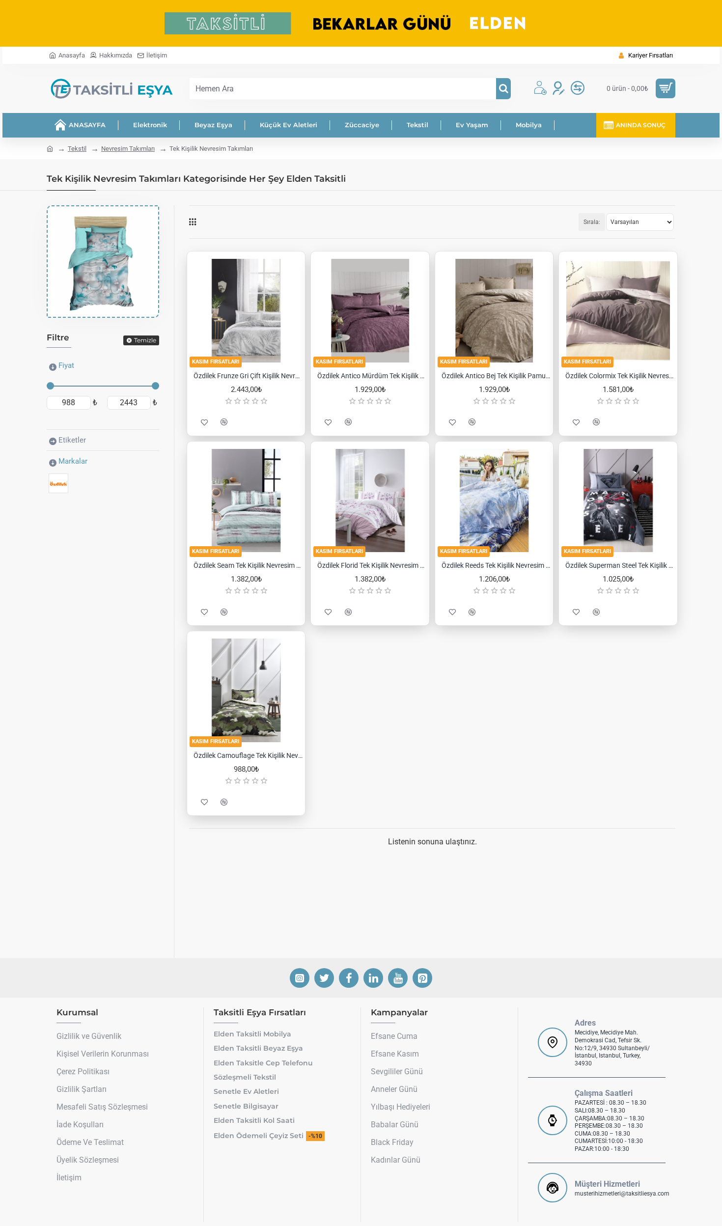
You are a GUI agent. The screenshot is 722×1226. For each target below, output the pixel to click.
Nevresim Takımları (128, 148)
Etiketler (72, 440)
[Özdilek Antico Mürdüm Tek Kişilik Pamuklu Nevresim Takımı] (369, 310)
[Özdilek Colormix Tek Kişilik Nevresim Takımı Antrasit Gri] (617, 310)
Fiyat (66, 365)
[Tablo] (192, 222)
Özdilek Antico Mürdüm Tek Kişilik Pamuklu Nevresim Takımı (371, 376)
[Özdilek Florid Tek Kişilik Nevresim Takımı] (369, 500)
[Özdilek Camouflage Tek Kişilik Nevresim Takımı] (246, 690)
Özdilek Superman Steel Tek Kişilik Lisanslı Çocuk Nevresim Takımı (619, 565)
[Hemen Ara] (503, 88)
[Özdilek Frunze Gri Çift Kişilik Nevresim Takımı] (246, 310)
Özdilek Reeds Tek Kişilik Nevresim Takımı (496, 565)
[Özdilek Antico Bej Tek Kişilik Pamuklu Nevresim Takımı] (494, 310)
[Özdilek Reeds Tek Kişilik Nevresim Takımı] (494, 500)
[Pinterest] (422, 978)
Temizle (145, 340)
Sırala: (591, 222)
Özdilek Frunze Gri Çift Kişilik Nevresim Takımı (248, 376)
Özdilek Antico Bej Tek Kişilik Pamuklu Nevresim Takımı (496, 376)
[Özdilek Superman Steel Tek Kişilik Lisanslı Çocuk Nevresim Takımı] (617, 500)
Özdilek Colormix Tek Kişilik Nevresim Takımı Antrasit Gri (619, 376)
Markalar (72, 461)
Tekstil (77, 148)
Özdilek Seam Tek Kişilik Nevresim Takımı (248, 565)
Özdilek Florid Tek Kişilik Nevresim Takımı (371, 565)
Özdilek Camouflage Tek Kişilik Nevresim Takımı (248, 755)
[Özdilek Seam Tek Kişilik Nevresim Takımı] (246, 500)
